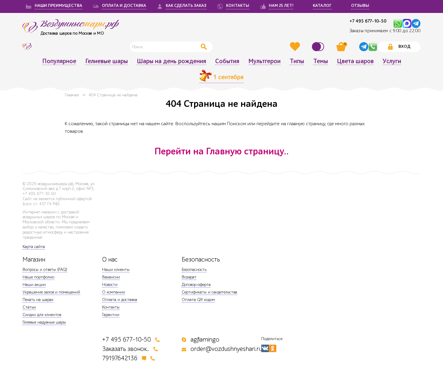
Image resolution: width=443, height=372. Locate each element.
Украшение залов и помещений (51, 292)
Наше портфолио (38, 277)
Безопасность (194, 269)
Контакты (111, 307)
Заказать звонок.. (125, 349)
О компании (113, 292)
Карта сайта (34, 246)
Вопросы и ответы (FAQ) (45, 269)
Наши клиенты (116, 269)
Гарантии (110, 314)
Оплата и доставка (119, 299)
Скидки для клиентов (42, 314)
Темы (320, 61)
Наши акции (34, 284)
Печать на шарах (38, 299)
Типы (297, 61)
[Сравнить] (319, 46)
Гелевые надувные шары (44, 322)
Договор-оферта (196, 284)
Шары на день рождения (171, 61)
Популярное (59, 61)
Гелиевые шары (106, 61)
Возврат (189, 277)
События (227, 61)
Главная (72, 95)
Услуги (392, 61)
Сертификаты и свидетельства (209, 292)
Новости (110, 284)
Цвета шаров (355, 61)
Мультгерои (264, 61)
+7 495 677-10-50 (368, 21)
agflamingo (204, 339)
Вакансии (111, 277)
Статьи (29, 307)
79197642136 (120, 358)
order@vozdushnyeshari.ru (226, 349)
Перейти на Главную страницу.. (222, 151)
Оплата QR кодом (198, 299)
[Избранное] (295, 46)
